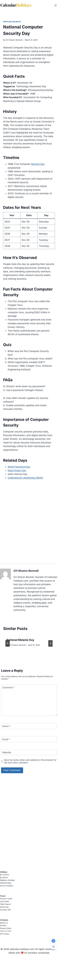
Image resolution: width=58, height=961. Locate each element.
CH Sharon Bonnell (14, 40)
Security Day (38, 164)
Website (6, 752)
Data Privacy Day (17, 470)
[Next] (50, 643)
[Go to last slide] (7, 643)
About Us (4, 923)
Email (6, 739)
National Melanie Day (20, 640)
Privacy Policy (5, 928)
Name (6, 726)
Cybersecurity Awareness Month (25, 477)
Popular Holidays (12, 22)
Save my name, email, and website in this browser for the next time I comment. (30, 761)
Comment (8, 687)
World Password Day (19, 466)
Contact (3, 925)
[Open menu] (55, 5)
